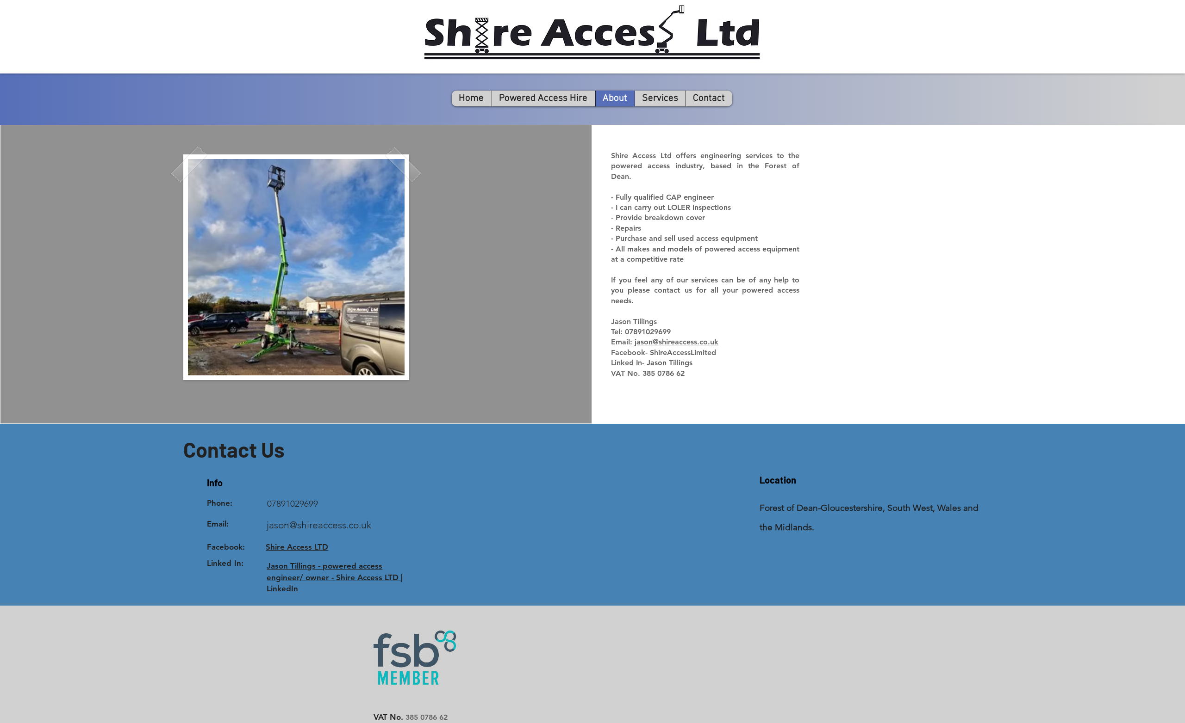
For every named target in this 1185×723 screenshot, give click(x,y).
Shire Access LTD (297, 546)
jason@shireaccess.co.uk (676, 341)
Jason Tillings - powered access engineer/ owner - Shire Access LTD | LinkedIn (335, 577)
